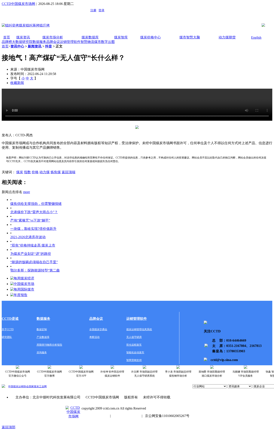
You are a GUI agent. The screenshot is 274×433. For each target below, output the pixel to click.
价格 (35, 172)
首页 (6, 37)
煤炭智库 (121, 37)
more (26, 192)
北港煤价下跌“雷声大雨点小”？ (34, 212)
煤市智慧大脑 (189, 37)
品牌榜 (7, 42)
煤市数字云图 (104, 42)
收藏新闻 (17, 83)
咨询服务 (42, 352)
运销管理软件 (70, 42)
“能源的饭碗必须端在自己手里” (34, 262)
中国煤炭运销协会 (18, 386)
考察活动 (94, 337)
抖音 (48, 46)
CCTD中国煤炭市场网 (18, 4)
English (256, 37)
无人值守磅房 (134, 337)
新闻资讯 (35, 46)
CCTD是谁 (10, 318)
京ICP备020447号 (94, 416)
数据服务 (39, 42)
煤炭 (19, 172)
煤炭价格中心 (150, 37)
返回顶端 (68, 172)
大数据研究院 (22, 42)
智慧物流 (87, 42)
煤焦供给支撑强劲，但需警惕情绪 (36, 203)
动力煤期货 (227, 37)
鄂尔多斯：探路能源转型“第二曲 (35, 270)
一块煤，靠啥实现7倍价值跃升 (33, 228)
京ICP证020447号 (126, 416)
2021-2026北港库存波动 (28, 237)
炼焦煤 (56, 172)
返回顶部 (8, 427)
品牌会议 (53, 42)
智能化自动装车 (135, 352)
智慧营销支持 (134, 360)
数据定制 (42, 329)
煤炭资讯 (23, 37)
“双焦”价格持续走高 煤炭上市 (32, 245)
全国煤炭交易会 (98, 329)
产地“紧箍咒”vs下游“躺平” (30, 220)
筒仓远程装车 (134, 344)
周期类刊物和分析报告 (49, 344)
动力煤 (44, 172)
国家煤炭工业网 (38, 386)
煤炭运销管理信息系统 (139, 329)
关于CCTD (8, 329)
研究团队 (7, 337)
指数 (27, 172)
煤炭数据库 (90, 37)
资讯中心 (17, 46)
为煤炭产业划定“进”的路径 (30, 253)
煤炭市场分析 (52, 37)
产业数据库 (43, 337)
